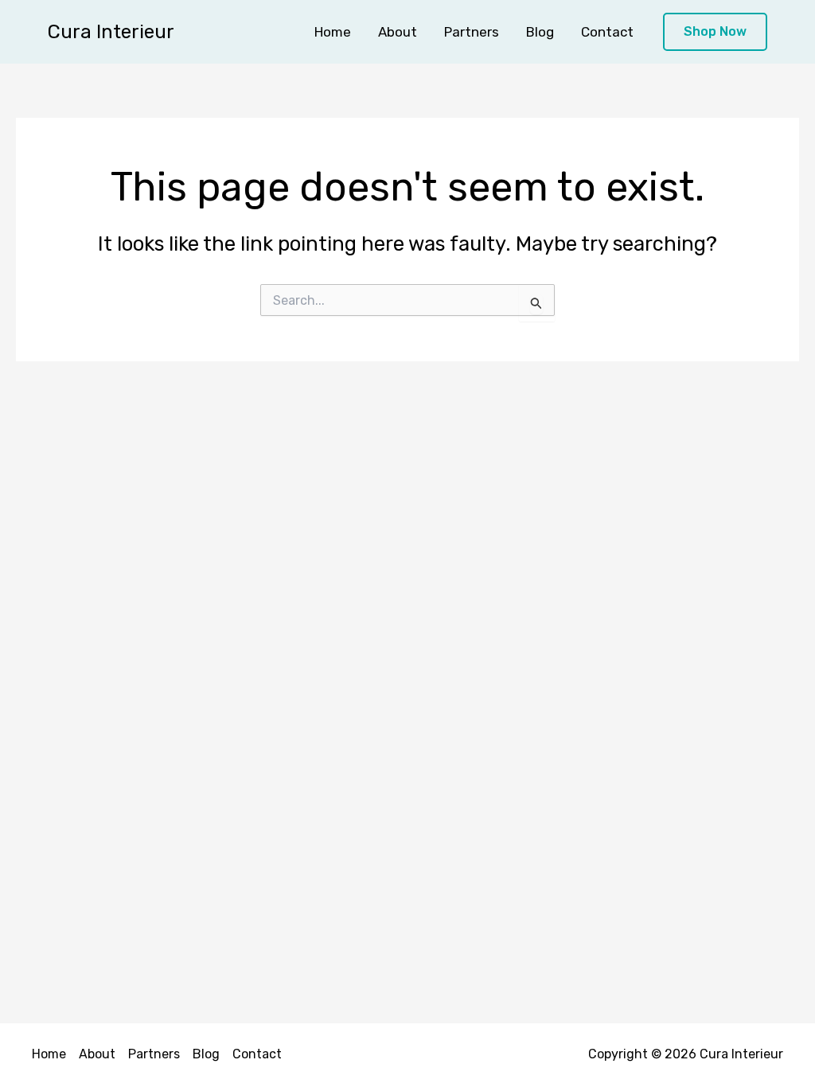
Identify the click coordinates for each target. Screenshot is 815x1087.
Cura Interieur (111, 32)
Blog (540, 32)
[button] (715, 32)
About (397, 32)
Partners (471, 32)
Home (332, 32)
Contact (607, 32)
